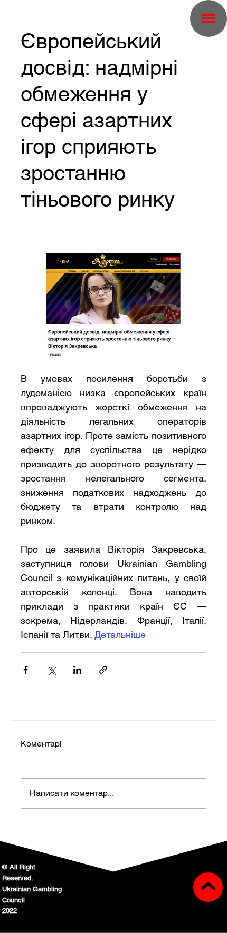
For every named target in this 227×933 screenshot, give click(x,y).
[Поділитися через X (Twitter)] (51, 670)
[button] (208, 18)
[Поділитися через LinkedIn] (77, 670)
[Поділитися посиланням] (103, 670)
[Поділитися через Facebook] (26, 670)
